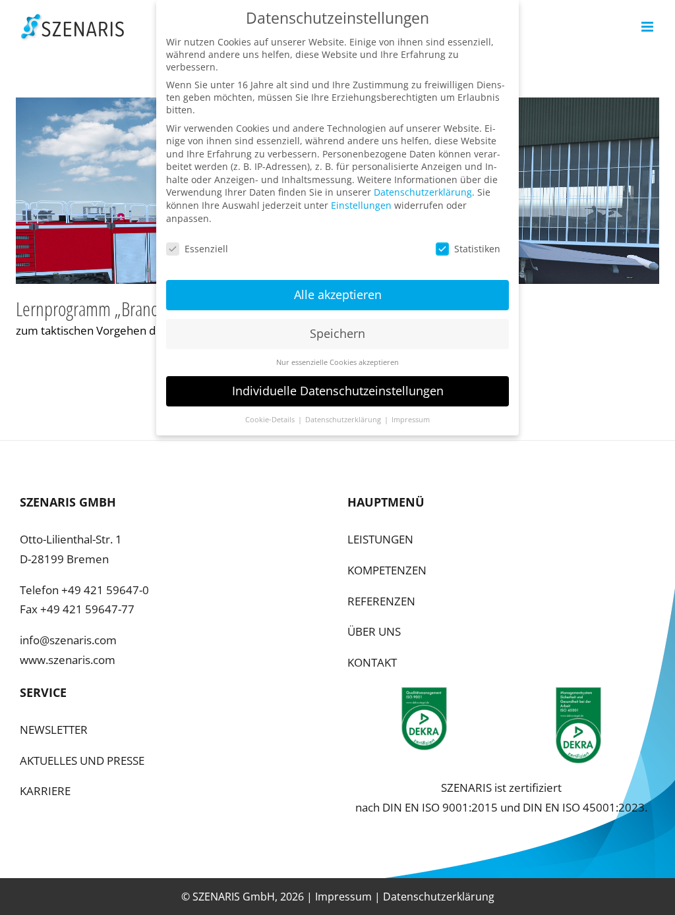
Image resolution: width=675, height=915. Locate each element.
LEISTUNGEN (380, 539)
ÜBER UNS (374, 631)
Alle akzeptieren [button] (338, 294)
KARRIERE (45, 790)
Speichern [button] (337, 333)
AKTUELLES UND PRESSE (82, 760)
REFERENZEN (381, 601)
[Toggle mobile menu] (648, 27)
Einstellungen (361, 205)
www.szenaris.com (67, 659)
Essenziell (206, 248)
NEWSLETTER (54, 729)
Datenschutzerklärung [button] (344, 419)
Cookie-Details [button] (271, 419)
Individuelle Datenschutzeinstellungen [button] (338, 391)
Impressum (343, 896)
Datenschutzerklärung (438, 896)
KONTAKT (372, 662)
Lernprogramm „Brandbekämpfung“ (131, 308)
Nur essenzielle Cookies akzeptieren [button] (337, 362)
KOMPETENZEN (386, 570)
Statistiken (477, 248)
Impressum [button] (411, 419)
